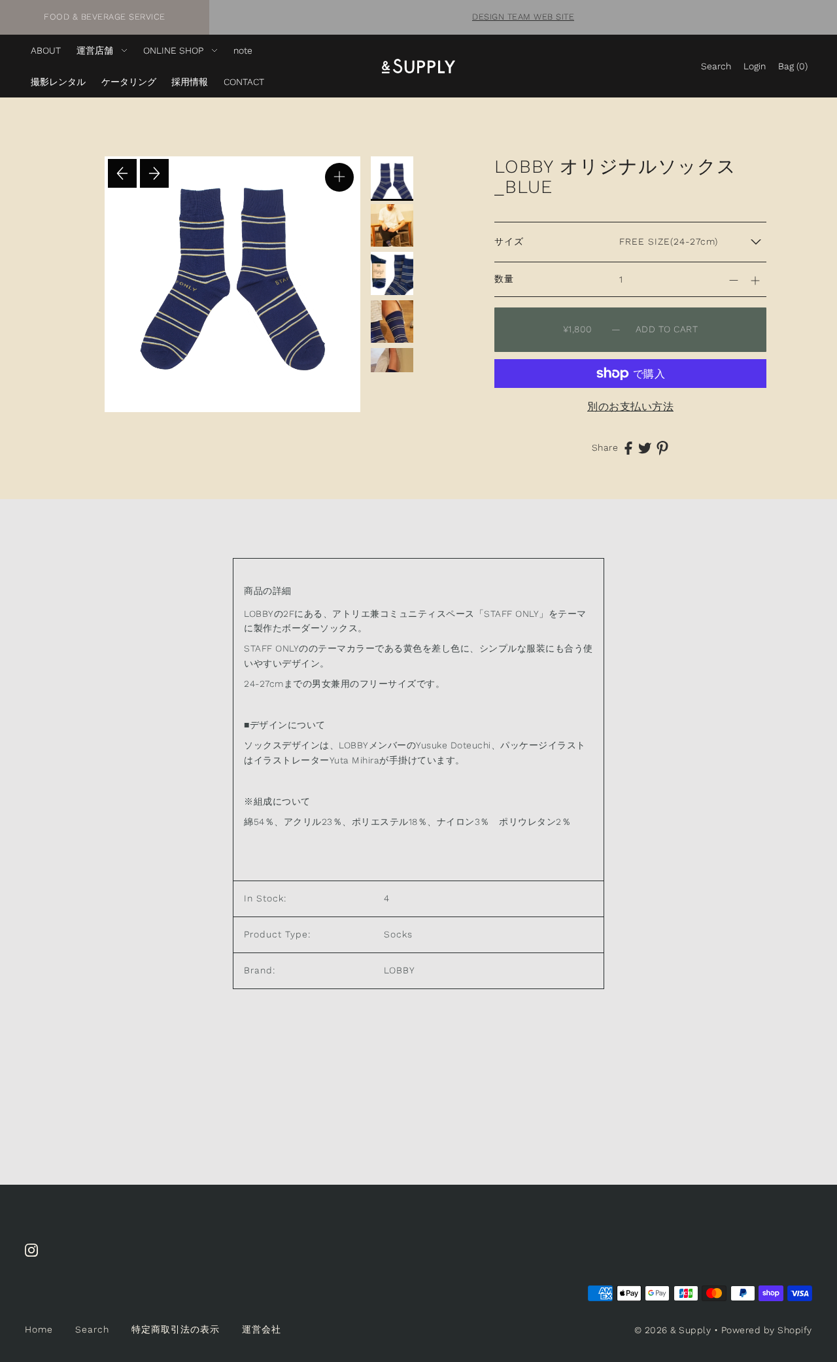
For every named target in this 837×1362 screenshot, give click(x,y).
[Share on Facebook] (628, 447)
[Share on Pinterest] (662, 447)
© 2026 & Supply (672, 1330)
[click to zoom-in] (339, 177)
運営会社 (261, 1329)
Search (92, 1329)
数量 (504, 278)
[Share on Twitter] (644, 447)
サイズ (509, 241)
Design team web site (523, 17)
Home (39, 1329)
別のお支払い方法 (630, 406)
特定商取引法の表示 (175, 1329)
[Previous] (122, 173)
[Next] (154, 173)
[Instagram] (35, 1257)
